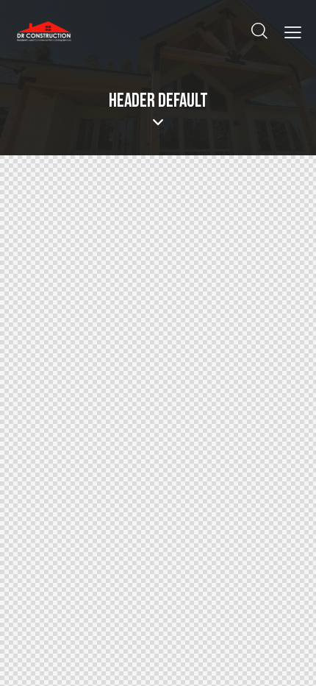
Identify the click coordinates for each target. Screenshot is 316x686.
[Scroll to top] (286, 656)
